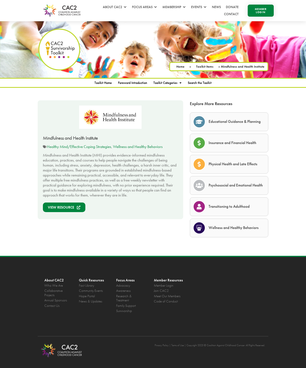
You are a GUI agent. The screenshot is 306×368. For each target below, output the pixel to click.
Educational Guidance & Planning (235, 121)
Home (180, 67)
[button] (114, 7)
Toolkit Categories (165, 83)
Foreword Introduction (132, 83)
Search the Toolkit (199, 83)
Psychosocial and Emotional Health (236, 185)
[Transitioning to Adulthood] (199, 206)
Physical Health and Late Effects (233, 164)
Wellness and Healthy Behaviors (138, 146)
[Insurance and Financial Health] (199, 143)
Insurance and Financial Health (232, 142)
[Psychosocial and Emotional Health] (199, 185)
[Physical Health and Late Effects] (199, 164)
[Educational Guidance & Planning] (199, 122)
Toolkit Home (103, 83)
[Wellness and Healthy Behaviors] (199, 228)
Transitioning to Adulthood (229, 206)
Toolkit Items (204, 67)
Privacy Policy (162, 345)
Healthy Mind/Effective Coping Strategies (79, 146)
